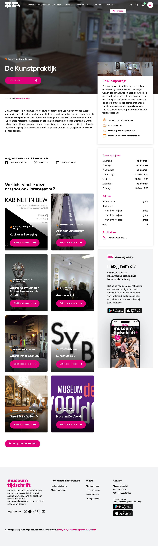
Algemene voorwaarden (86, 529)
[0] (142, 4)
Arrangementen (92, 498)
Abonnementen (92, 486)
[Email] (43, 511)
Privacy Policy (62, 529)
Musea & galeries (58, 490)
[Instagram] (34, 511)
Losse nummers (93, 490)
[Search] (136, 4)
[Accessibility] (130, 4)
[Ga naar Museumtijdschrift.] (5, 98)
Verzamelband (92, 494)
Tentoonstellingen (59, 486)
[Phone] (38, 511)
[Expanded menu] (150, 5)
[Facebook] (29, 511)
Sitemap (72, 529)
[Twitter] (25, 511)
